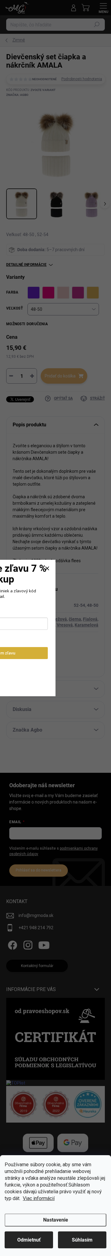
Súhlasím (82, 1240)
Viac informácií (39, 1198)
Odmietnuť (29, 1240)
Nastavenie (55, 1220)
